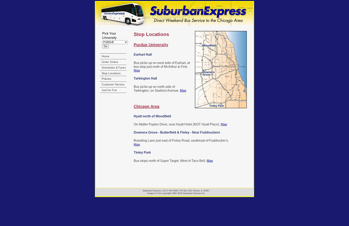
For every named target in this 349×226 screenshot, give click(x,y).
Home (105, 56)
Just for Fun (109, 90)
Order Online (110, 62)
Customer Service (113, 84)
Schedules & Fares (114, 67)
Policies (106, 78)
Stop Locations (111, 73)
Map (137, 70)
